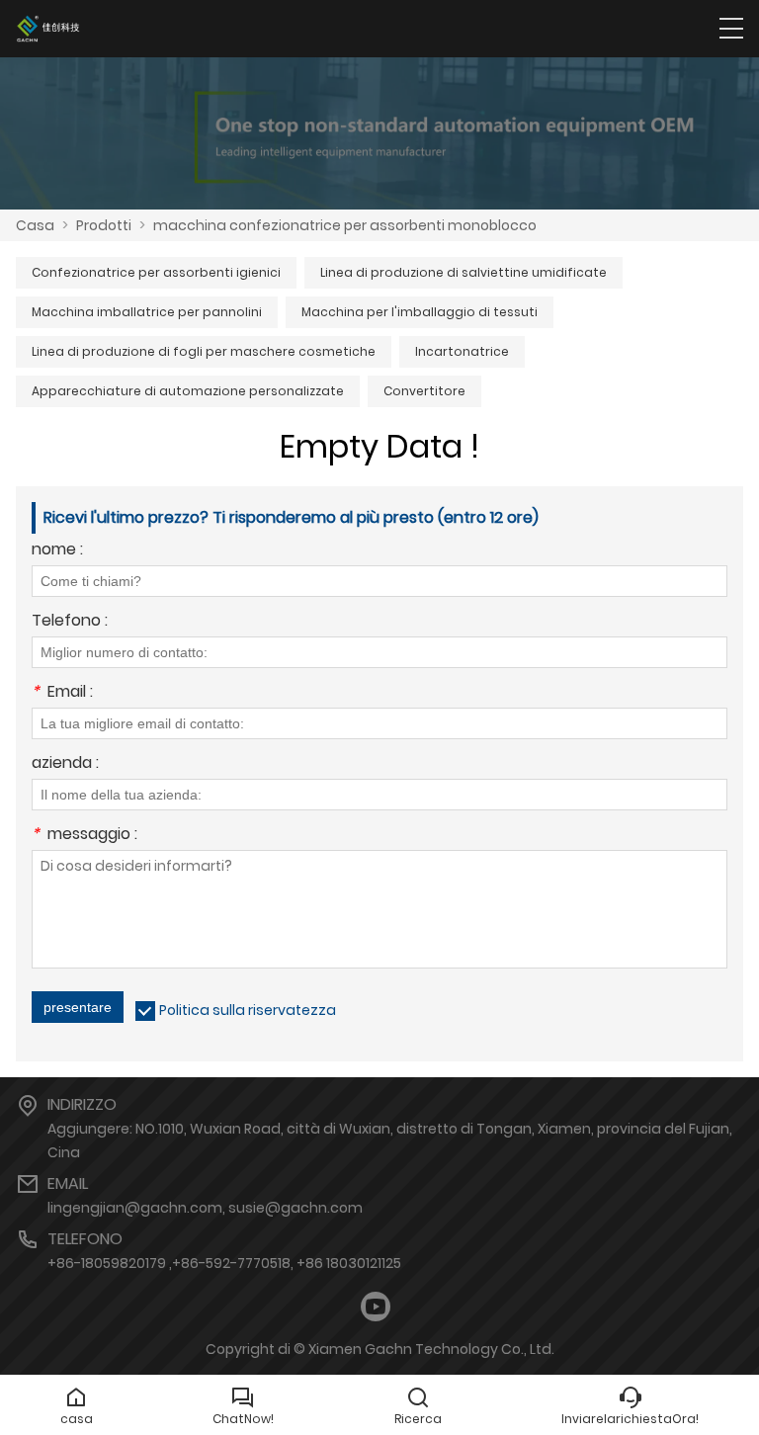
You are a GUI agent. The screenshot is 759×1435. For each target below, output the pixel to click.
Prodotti (103, 225)
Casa (35, 225)
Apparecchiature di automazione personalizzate (188, 390)
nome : (57, 551)
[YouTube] (375, 1307)
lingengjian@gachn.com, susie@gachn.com (205, 1208)
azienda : (65, 764)
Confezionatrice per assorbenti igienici (156, 272)
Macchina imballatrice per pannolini (147, 311)
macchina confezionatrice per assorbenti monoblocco (345, 225)
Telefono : (70, 622)
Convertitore (424, 390)
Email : (62, 693)
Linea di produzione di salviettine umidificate (463, 272)
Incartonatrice (462, 351)
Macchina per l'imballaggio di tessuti (419, 311)
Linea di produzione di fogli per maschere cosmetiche (204, 351)
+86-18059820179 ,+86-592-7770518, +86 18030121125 (224, 1263)
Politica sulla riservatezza (247, 1010)
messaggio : (84, 835)
